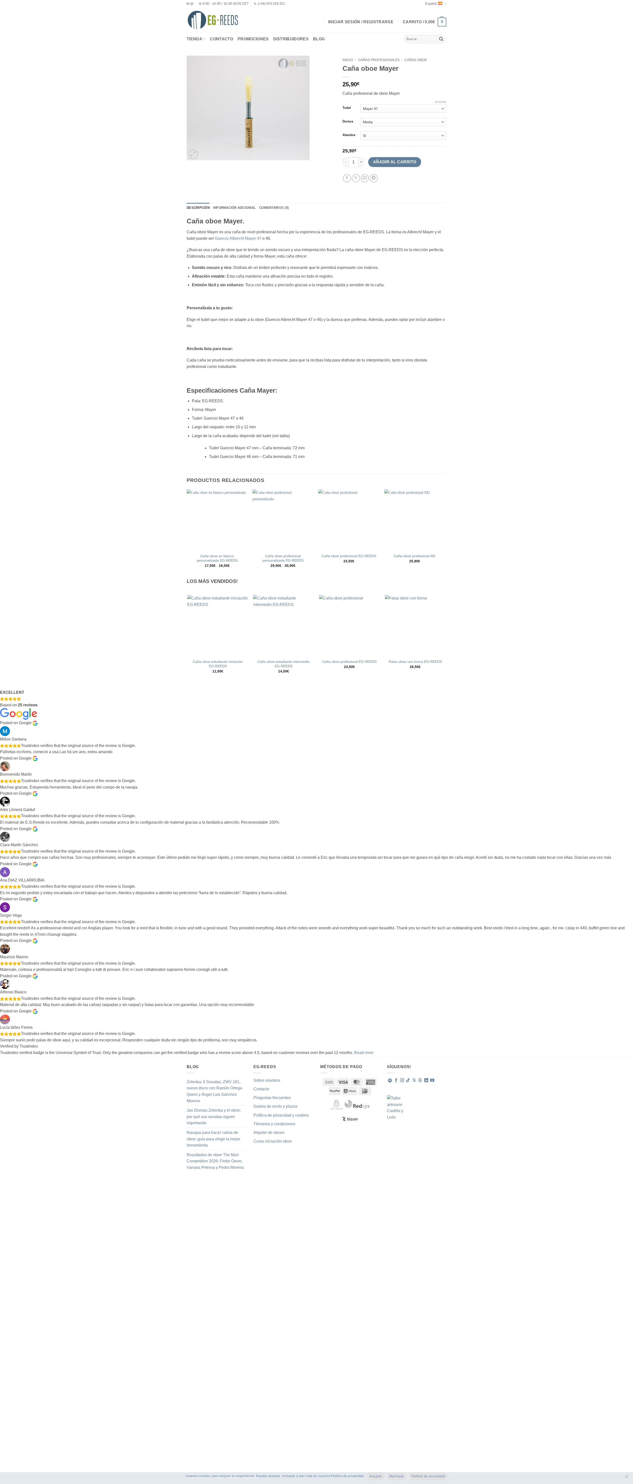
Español (431, 3)
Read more (364, 1053)
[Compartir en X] (356, 178)
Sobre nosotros (266, 1080)
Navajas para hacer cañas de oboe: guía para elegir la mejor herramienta (213, 1138)
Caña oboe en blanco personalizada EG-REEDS (217, 558)
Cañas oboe (416, 60)
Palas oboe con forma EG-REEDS (415, 662)
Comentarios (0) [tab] (274, 208)
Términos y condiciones (274, 1124)
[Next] (445, 638)
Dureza (347, 121)
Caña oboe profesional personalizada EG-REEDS (283, 558)
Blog (319, 39)
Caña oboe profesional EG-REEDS (349, 556)
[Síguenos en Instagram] (402, 1080)
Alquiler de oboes (268, 1132)
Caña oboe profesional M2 (414, 556)
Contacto (221, 39)
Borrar (440, 101)
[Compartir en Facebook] (347, 178)
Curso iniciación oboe (272, 1141)
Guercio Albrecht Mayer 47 (238, 238)
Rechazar (396, 1476)
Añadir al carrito (394, 162)
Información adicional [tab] (234, 208)
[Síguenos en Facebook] (396, 1080)
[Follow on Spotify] (390, 1080)
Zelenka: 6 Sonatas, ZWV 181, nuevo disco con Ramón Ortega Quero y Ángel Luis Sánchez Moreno (214, 1091)
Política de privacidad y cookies (281, 1115)
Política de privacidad (428, 1476)
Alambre (348, 135)
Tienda (194, 39)
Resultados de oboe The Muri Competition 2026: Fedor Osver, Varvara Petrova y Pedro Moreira (215, 1161)
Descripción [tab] (198, 208)
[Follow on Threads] (420, 1080)
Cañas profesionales (379, 60)
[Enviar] (441, 39)
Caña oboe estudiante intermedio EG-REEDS (283, 664)
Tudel (346, 108)
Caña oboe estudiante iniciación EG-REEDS (218, 664)
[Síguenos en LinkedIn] (426, 1080)
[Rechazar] (626, 1478)
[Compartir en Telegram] (374, 178)
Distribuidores (291, 39)
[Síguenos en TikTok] (408, 1080)
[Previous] (187, 638)
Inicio (347, 60)
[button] (424, 22)
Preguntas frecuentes (272, 1098)
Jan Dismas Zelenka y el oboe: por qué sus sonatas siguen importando (214, 1116)
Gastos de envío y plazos (275, 1106)
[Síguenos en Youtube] (432, 1080)
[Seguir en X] (414, 1080)
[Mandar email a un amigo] (365, 178)
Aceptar (375, 1476)
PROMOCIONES (253, 39)
